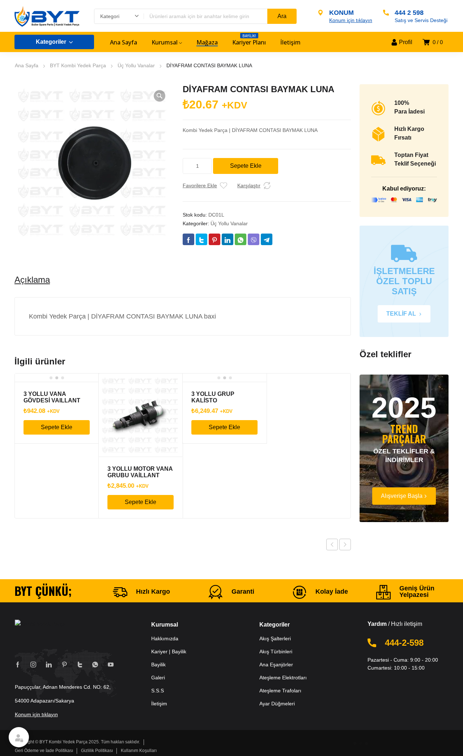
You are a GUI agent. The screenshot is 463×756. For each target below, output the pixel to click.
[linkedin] (49, 664)
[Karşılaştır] (267, 185)
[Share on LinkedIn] (227, 239)
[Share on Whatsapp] (240, 239)
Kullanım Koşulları (139, 750)
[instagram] (33, 664)
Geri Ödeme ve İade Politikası (44, 750)
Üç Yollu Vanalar (136, 65)
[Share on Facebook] (188, 239)
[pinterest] (64, 664)
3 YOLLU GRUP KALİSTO (212, 397)
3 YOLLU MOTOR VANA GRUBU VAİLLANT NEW (140, 475)
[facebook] (18, 664)
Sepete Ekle (246, 166)
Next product (345, 544)
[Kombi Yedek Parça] (47, 16)
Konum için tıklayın (36, 714)
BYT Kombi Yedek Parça (78, 65)
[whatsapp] (95, 664)
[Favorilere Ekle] (223, 185)
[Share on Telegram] (266, 239)
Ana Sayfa (26, 65)
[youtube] (110, 664)
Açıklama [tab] (32, 280)
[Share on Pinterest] (214, 239)
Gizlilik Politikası (97, 750)
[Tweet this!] (201, 239)
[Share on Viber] (253, 239)
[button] (159, 96)
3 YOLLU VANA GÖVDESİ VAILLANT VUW (52, 400)
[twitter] (80, 664)
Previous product (332, 544)
